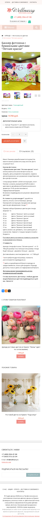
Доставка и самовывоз (20, 2)
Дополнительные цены (12, 121)
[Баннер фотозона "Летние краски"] (21, 71)
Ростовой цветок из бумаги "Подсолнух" (21, 415)
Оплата (7, 2)
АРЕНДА (8, 36)
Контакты (33, 2)
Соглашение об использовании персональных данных (21, 516)
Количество (5, 134)
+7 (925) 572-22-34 (9, 456)
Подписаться (33, 475)
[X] (9, 291)
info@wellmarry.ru (12, 460)
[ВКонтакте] (3, 291)
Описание (9, 151)
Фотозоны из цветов (20, 36)
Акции (10, 489)
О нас (5, 489)
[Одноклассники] (6, 291)
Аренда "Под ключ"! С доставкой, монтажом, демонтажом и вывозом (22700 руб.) (20, 126)
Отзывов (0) (26, 151)
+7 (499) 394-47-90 (22, 17)
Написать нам (6, 462)
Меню (10, 27)
